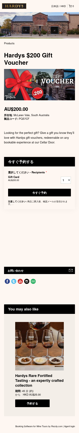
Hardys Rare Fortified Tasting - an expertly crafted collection (39, 380)
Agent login (69, 426)
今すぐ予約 (39, 193)
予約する (32, 403)
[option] (39, 364)
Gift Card (13, 178)
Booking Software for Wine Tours (31, 426)
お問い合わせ (15, 270)
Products (9, 43)
